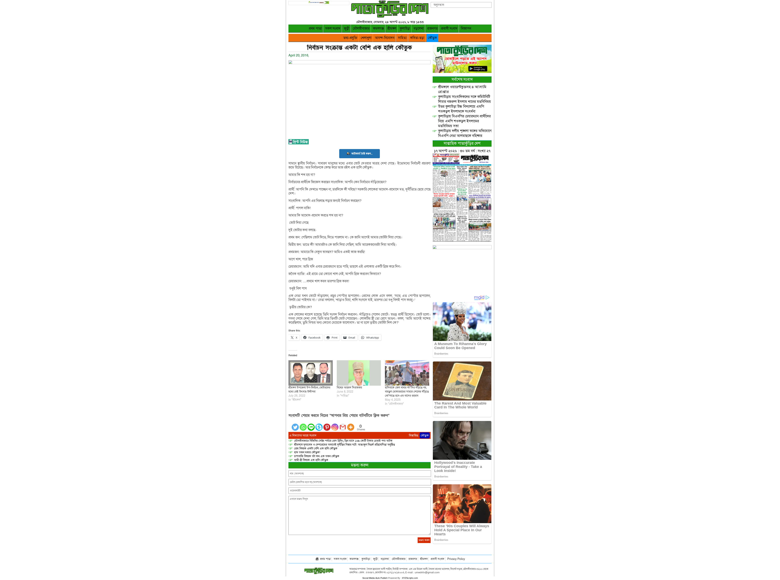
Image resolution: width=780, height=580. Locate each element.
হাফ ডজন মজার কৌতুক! (307, 452)
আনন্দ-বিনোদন (384, 38)
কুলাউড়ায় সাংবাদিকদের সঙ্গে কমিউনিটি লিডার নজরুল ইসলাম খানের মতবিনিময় (464, 99)
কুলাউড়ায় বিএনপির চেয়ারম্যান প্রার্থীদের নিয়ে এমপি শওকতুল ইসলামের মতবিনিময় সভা (464, 121)
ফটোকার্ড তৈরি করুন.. (362, 153)
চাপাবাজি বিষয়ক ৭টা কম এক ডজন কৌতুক (316, 456)
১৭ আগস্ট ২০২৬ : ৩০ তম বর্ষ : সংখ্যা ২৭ (462, 151)
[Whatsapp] (303, 425)
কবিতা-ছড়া (417, 38)
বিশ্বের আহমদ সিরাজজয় (349, 388)
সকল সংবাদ (332, 28)
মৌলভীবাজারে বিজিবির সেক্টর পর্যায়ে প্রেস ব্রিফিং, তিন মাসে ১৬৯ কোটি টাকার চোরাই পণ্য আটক (343, 441)
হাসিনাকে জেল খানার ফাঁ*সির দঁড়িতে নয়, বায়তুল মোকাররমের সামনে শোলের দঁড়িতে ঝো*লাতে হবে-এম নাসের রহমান (407, 392)
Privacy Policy (456, 559)
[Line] (311, 425)
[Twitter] (295, 425)
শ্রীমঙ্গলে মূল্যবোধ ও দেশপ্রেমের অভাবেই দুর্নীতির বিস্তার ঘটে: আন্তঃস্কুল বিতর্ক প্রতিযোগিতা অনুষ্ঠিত (344, 445)
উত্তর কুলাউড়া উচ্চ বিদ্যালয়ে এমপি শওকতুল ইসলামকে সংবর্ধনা (461, 109)
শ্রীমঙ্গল (391, 28)
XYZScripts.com (410, 578)
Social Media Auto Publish (375, 578)
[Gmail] (342, 425)
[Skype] (319, 425)
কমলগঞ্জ (378, 28)
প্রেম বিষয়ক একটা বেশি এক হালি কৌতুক (315, 448)
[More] (350, 425)
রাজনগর (432, 28)
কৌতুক (432, 38)
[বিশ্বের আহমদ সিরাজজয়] (359, 372)
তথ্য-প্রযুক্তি (350, 38)
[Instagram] (334, 425)
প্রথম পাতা (315, 28)
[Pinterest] (326, 425)
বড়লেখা (419, 28)
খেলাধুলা (366, 38)
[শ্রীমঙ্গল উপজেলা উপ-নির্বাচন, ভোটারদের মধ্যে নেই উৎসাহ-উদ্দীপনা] (310, 372)
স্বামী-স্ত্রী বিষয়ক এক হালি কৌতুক (311, 460)
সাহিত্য (402, 38)
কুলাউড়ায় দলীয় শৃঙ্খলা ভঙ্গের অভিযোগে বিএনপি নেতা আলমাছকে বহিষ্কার (465, 133)
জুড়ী (346, 28)
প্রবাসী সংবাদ (449, 28)
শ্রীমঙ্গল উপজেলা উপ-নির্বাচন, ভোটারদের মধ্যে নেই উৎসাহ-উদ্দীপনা (309, 390)
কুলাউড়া (405, 28)
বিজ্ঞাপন (466, 28)
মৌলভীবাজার (361, 28)
